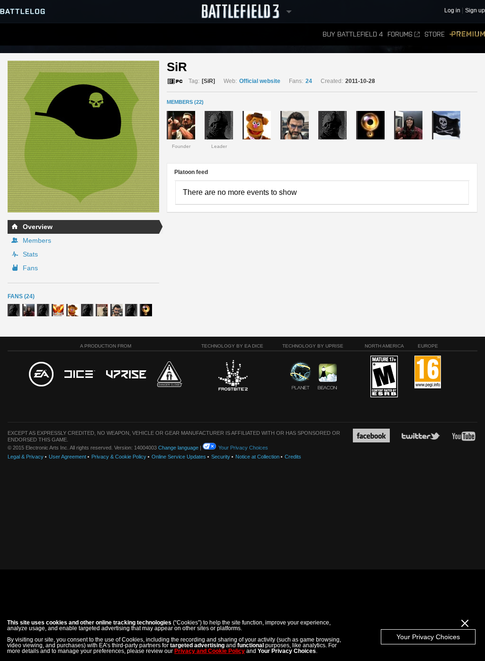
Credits (293, 456)
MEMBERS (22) (185, 102)
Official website (259, 81)
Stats (30, 254)
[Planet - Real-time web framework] (300, 375)
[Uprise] (126, 374)
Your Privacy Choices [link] (243, 447)
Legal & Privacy (26, 456)
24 (308, 81)
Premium (467, 34)
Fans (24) (21, 296)
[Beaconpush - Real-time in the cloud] (327, 377)
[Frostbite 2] (232, 376)
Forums (400, 34)
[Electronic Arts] (41, 374)
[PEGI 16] (427, 372)
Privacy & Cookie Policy (118, 456)
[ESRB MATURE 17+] (384, 377)
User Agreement (67, 456)
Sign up (475, 11)
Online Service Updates (179, 456)
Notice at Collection (257, 456)
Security (220, 456)
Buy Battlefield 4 (353, 34)
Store (434, 34)
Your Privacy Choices (428, 637)
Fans (30, 268)
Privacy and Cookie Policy (209, 651)
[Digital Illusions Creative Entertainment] (79, 374)
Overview (38, 226)
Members (37, 240)
